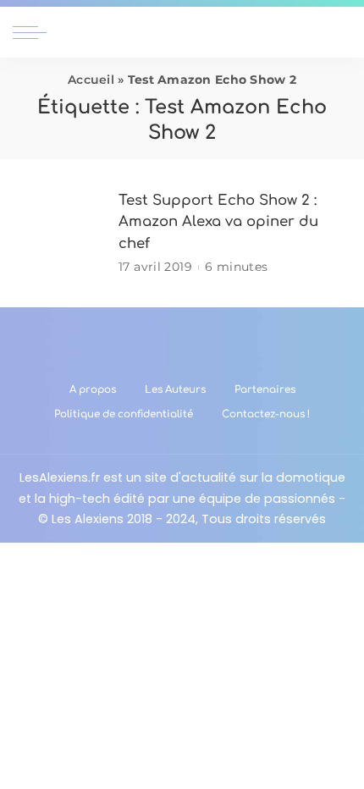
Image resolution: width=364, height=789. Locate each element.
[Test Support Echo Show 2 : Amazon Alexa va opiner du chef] (59, 233)
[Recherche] (341, 32)
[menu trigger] (34, 32)
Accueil (91, 79)
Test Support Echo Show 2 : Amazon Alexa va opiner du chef (218, 221)
